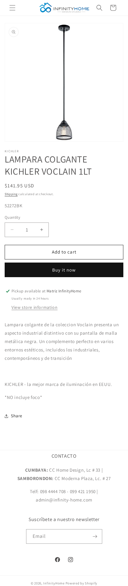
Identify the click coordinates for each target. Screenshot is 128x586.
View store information (34, 307)
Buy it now (64, 270)
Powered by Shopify (82, 583)
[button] (12, 8)
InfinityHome (53, 583)
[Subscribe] (95, 536)
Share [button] (16, 416)
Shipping (11, 194)
